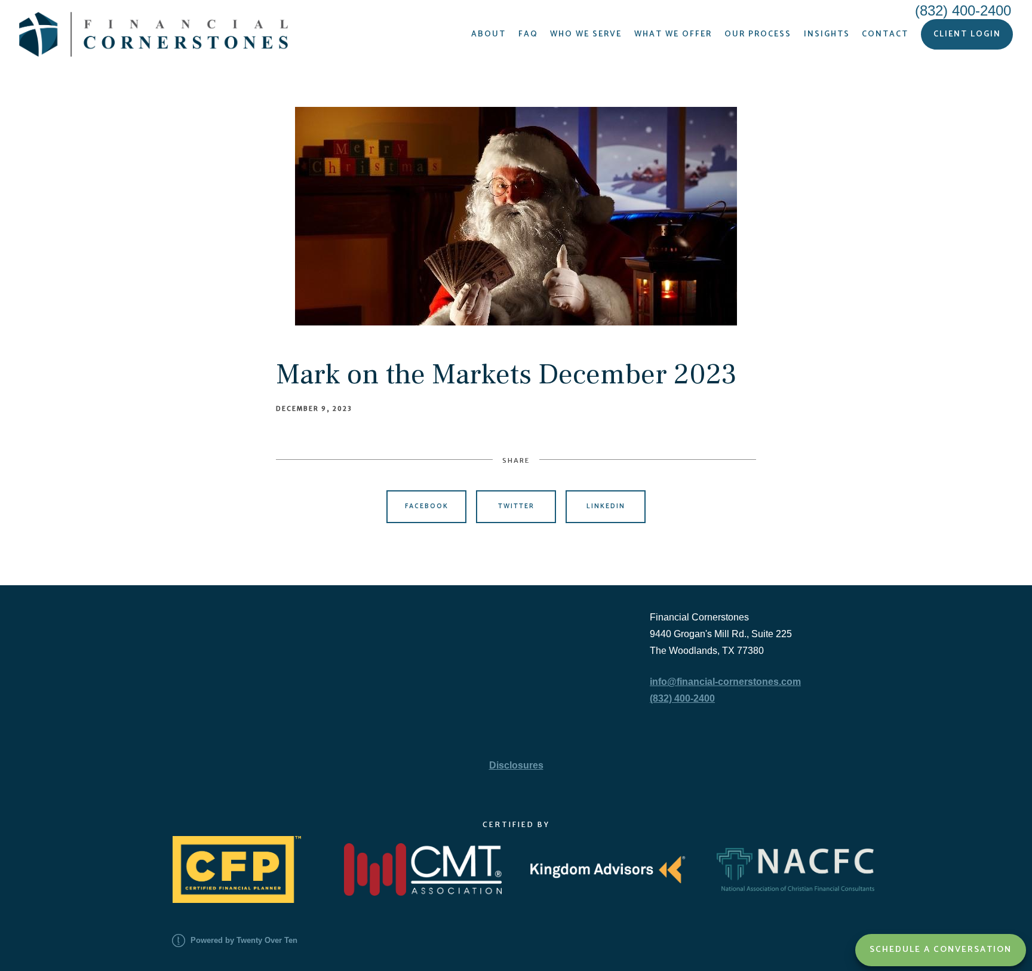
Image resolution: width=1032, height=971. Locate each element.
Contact (885, 34)
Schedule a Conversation (941, 949)
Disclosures (516, 765)
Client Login (967, 34)
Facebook (427, 506)
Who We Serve (586, 34)
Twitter (516, 506)
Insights (827, 34)
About (488, 34)
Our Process (757, 34)
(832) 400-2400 (682, 698)
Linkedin (605, 506)
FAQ (528, 34)
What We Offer (673, 34)
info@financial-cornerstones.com (725, 682)
